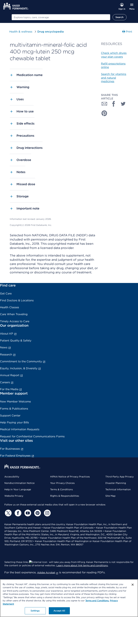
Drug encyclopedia (50, 31)
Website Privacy (13, 495)
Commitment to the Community (21, 361)
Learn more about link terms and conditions (82, 565)
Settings (35, 610)
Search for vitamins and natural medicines (113, 77)
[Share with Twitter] (123, 103)
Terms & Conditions (61, 489)
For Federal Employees (15, 455)
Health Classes (9, 307)
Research (6, 354)
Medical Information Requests (19, 429)
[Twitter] (7, 513)
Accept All (59, 610)
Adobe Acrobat (46, 572)
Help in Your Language (17, 489)
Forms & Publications (14, 408)
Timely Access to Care (14, 321)
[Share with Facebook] (113, 103)
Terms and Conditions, (97, 600)
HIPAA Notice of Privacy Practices (70, 476)
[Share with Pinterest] (104, 113)
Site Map (110, 495)
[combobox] (61, 17)
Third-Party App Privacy (119, 476)
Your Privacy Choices (62, 483)
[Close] (132, 584)
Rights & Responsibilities (64, 495)
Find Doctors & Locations (17, 300)
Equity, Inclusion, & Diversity (18, 368)
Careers (5, 382)
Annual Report (9, 375)
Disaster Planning (115, 483)
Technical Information (118, 489)
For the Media (9, 389)
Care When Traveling (14, 314)
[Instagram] (46, 513)
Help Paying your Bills (14, 422)
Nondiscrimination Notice (19, 483)
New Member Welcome (15, 401)
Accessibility (11, 476)
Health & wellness (20, 31)
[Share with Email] (104, 103)
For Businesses (10, 448)
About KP (6, 333)
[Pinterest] (37, 513)
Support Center (10, 415)
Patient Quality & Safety (15, 340)
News (3, 347)
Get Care (6, 293)
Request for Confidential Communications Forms (32, 436)
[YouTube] (27, 513)
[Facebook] (17, 513)
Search (119, 17)
